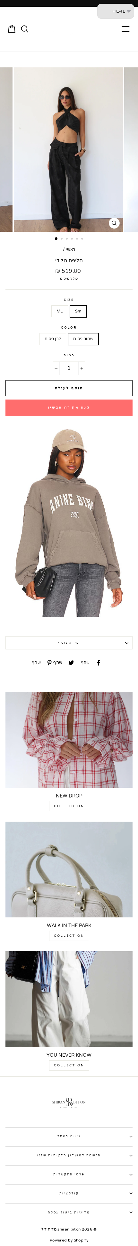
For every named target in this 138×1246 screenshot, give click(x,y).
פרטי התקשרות (68, 1174)
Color (69, 328)
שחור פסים (83, 338)
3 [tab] (67, 239)
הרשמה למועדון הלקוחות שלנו (69, 1155)
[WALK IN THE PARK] (69, 869)
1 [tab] (56, 239)
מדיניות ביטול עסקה (69, 1212)
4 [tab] (72, 239)
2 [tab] (62, 239)
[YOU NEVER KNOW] (69, 999)
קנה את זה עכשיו (69, 407)
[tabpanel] (69, 149)
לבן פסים (53, 338)
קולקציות (69, 1193)
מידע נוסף (69, 643)
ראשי (70, 249)
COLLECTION (69, 806)
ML (59, 311)
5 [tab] (77, 239)
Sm (78, 311)
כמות (69, 355)
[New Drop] (69, 740)
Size (69, 300)
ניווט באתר (69, 1136)
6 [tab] (82, 239)
